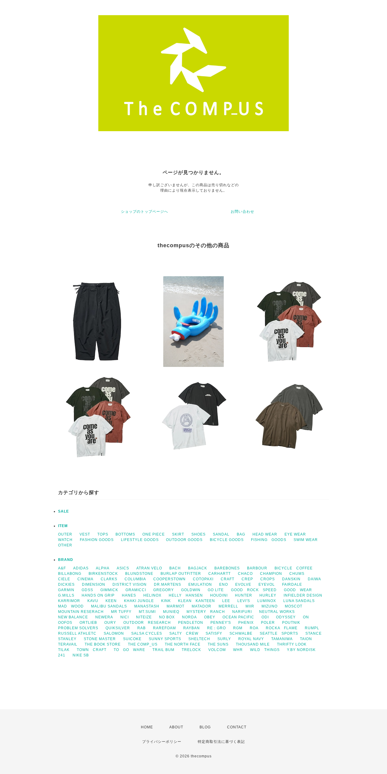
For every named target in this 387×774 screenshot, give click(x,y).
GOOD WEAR (298, 590)
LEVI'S (243, 601)
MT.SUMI (147, 612)
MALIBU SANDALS (109, 606)
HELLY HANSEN (186, 595)
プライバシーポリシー (161, 742)
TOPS (102, 534)
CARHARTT (219, 574)
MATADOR (201, 606)
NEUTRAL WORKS (277, 612)
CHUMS (296, 574)
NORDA (189, 617)
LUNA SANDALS (299, 601)
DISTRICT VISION (129, 584)
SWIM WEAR (306, 540)
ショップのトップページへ (144, 211)
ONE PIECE (153, 534)
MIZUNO (270, 606)
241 (61, 655)
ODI (265, 617)
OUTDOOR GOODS (184, 540)
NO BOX (167, 617)
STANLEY (67, 639)
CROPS (267, 579)
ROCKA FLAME (282, 628)
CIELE (64, 579)
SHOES (198, 534)
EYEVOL (267, 584)
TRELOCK (191, 650)
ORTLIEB (88, 622)
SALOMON (114, 633)
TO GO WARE (129, 650)
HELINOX (152, 595)
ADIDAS (81, 568)
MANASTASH (146, 606)
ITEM (63, 526)
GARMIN (66, 590)
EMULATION (200, 584)
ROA (254, 628)
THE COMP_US (143, 644)
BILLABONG (69, 574)
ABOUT (176, 727)
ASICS (123, 568)
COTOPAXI (203, 579)
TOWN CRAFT (91, 650)
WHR (238, 650)
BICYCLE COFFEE (294, 568)
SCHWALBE (240, 633)
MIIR (250, 606)
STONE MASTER (100, 639)
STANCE (313, 633)
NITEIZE (144, 617)
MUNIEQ (171, 612)
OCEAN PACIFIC (238, 617)
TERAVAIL (67, 644)
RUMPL (312, 628)
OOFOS (65, 622)
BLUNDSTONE (139, 574)
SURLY (224, 639)
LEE (226, 601)
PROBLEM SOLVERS (78, 628)
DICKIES (66, 584)
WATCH (65, 540)
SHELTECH (199, 639)
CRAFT (227, 579)
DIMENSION (93, 584)
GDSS (87, 590)
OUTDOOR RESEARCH (147, 622)
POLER (268, 622)
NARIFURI (242, 612)
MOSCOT (293, 606)
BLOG (205, 727)
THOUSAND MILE (253, 644)
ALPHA (102, 568)
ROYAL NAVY (251, 639)
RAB (141, 628)
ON (306, 617)
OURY (110, 622)
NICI (124, 617)
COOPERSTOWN (169, 579)
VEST (85, 534)
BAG (241, 534)
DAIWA (314, 579)
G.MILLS (66, 595)
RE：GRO (216, 628)
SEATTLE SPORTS (279, 633)
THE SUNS (218, 644)
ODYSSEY (286, 617)
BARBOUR (257, 568)
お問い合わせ (242, 211)
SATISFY (214, 633)
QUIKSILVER (118, 628)
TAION (306, 639)
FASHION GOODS (97, 540)
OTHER (65, 545)
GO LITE (216, 590)
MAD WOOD (71, 606)
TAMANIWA (282, 639)
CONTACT (236, 727)
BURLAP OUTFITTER (181, 574)
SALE (63, 511)
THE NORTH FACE (182, 644)
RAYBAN (191, 628)
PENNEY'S (220, 622)
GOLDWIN (190, 590)
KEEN (111, 601)
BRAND (65, 560)
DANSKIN (291, 579)
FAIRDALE (292, 584)
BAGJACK (197, 568)
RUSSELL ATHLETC (77, 633)
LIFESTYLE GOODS (140, 540)
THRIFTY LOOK (292, 644)
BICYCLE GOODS (227, 540)
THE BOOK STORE (103, 644)
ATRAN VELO (149, 568)
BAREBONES (227, 568)
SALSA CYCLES (146, 633)
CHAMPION (271, 574)
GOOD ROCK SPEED (254, 590)
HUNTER (243, 595)
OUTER (65, 534)
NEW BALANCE (73, 617)
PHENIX (246, 622)
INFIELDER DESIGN (303, 595)
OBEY (209, 617)
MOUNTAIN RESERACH (81, 612)
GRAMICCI (135, 590)
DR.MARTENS (167, 584)
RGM (237, 628)
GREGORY (163, 590)
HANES (129, 595)
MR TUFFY (121, 612)
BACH (175, 568)
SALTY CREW (183, 633)
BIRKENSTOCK (103, 574)
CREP (247, 579)
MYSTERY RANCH (206, 612)
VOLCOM (217, 650)
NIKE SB (81, 655)
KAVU (92, 601)
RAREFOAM (164, 628)
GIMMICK (109, 590)
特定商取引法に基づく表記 (221, 742)
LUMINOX (266, 601)
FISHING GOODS (268, 540)
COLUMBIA (135, 579)
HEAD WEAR (264, 534)
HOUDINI (219, 595)
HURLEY (267, 595)
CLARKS (109, 579)
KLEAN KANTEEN (196, 601)
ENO (223, 584)
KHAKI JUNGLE (139, 601)
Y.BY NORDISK (301, 650)
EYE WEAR (295, 534)
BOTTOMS (125, 534)
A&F (62, 568)
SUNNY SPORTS (165, 639)
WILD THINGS (265, 650)
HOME (147, 727)
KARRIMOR (69, 601)
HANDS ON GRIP (98, 595)
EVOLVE (243, 584)
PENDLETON (190, 622)
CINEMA (85, 579)
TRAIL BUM (163, 650)
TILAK (64, 650)
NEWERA (104, 617)
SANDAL (221, 534)
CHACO (245, 574)
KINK (166, 601)
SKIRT (178, 534)
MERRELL (228, 606)
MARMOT (175, 606)
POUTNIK (291, 622)
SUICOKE (132, 639)
